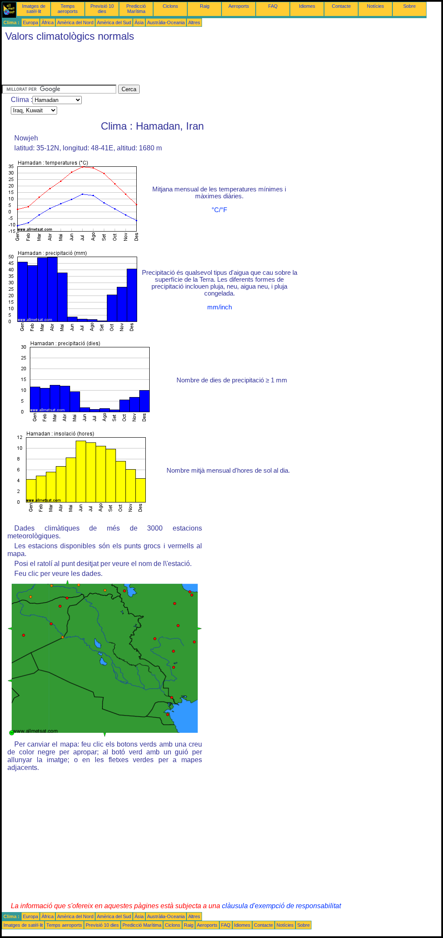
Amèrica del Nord (75, 22)
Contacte (341, 6)
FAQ (273, 6)
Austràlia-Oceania (166, 22)
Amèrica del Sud (114, 22)
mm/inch (219, 307)
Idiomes (307, 6)
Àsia (139, 22)
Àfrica (48, 22)
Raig (204, 6)
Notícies (375, 6)
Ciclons (170, 6)
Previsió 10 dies (102, 8)
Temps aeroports (68, 8)
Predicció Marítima (136, 8)
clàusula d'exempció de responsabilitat (281, 905)
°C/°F (219, 210)
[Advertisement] (159, 65)
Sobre (409, 6)
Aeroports (238, 6)
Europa (30, 22)
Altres (194, 22)
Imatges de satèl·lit (33, 8)
